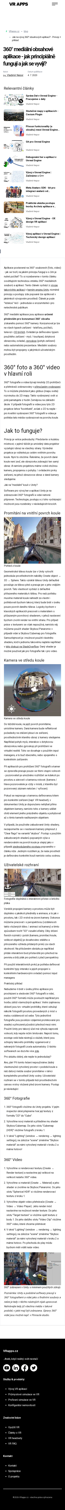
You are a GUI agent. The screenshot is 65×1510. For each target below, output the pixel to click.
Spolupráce (14, 1471)
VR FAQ (12, 1443)
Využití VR (13, 1427)
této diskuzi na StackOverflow (22, 646)
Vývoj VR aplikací (17, 1388)
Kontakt (12, 1465)
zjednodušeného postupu (27, 846)
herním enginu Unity (38, 289)
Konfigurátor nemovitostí (21, 1405)
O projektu (13, 1476)
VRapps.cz (14, 31)
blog (26, 31)
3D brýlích (19, 332)
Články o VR (14, 1432)
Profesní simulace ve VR (21, 1399)
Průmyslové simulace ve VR (23, 1394)
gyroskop (31, 340)
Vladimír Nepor (13, 75)
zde (37, 1051)
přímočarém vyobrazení (47, 386)
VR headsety (15, 1438)
